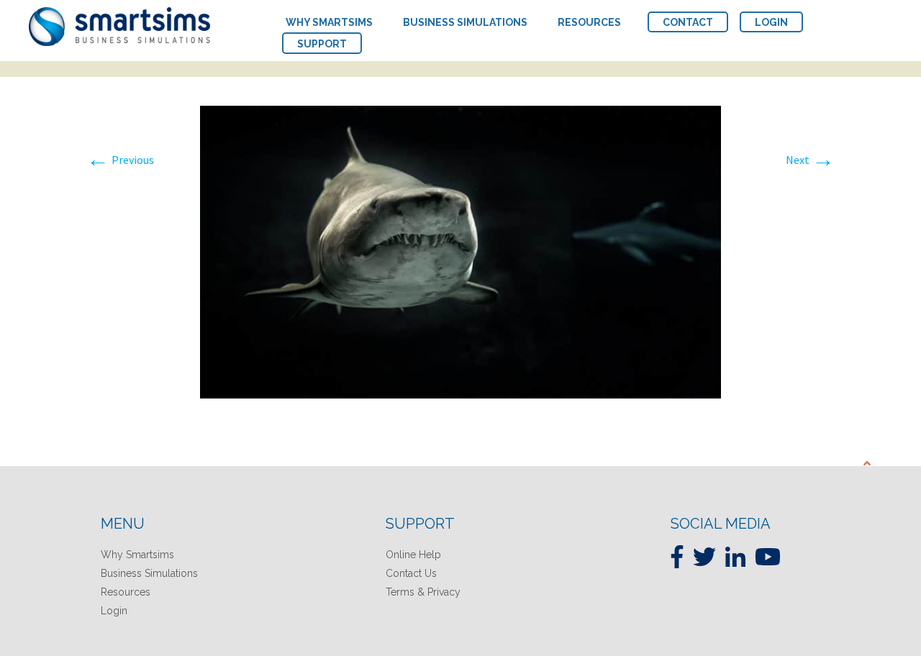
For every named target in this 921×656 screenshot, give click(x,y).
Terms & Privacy (423, 592)
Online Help (413, 554)
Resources (125, 592)
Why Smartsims (137, 554)
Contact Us (411, 573)
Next (810, 159)
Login (114, 610)
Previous (120, 159)
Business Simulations (149, 573)
